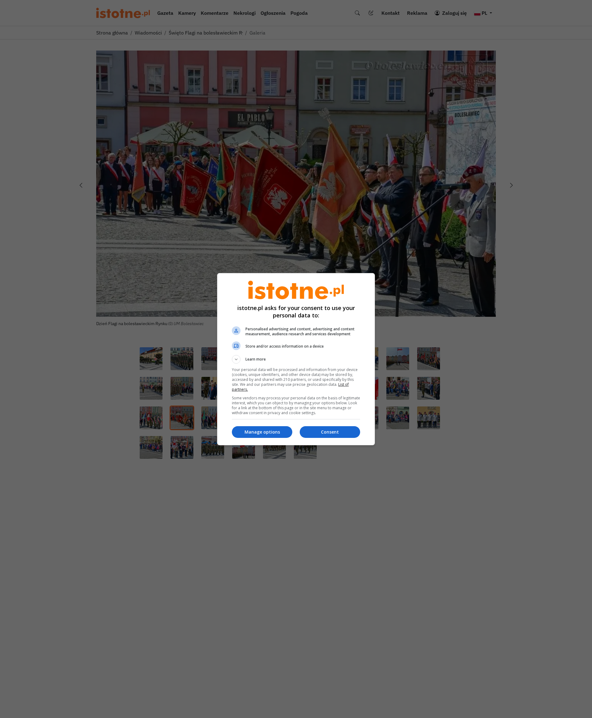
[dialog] (296, 359)
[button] (296, 359)
